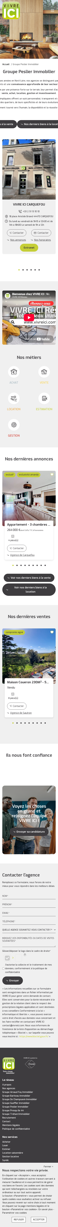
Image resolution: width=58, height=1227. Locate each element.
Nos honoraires (42, 240)
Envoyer (14, 980)
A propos (6, 1084)
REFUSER (19, 1219)
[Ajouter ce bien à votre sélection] (52, 474)
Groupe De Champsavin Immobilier (19, 1099)
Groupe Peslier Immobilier (15, 1106)
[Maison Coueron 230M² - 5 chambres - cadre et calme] (29, 656)
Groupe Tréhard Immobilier (16, 1114)
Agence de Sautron (21, 713)
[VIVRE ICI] (11, 10)
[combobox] (29, 930)
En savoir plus (46, 1209)
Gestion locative (10, 1156)
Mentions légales (11, 1125)
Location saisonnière (12, 1152)
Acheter (6, 1141)
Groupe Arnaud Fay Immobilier (17, 1092)
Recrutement (9, 1117)
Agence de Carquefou (22, 555)
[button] (29, 204)
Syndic (5, 1160)
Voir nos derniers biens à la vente (31, 577)
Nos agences (8, 1088)
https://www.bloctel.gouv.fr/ (33, 1036)
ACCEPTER (38, 1219)
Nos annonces (18, 240)
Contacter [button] (43, 232)
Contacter (18, 232)
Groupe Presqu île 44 (13, 1110)
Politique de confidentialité (16, 1128)
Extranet (29, 247)
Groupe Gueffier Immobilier (16, 1103)
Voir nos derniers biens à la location (30, 589)
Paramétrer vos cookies (14, 1212)
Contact (6, 1121)
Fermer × (48, 1166)
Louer (5, 1145)
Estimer (6, 1149)
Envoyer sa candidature (31, 831)
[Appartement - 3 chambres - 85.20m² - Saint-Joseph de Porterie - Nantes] (29, 498)
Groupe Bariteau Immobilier (16, 1095)
